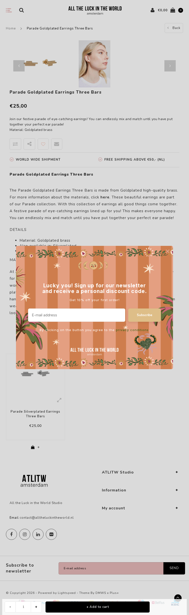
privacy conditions (132, 330)
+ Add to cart (97, 607)
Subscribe (144, 315)
